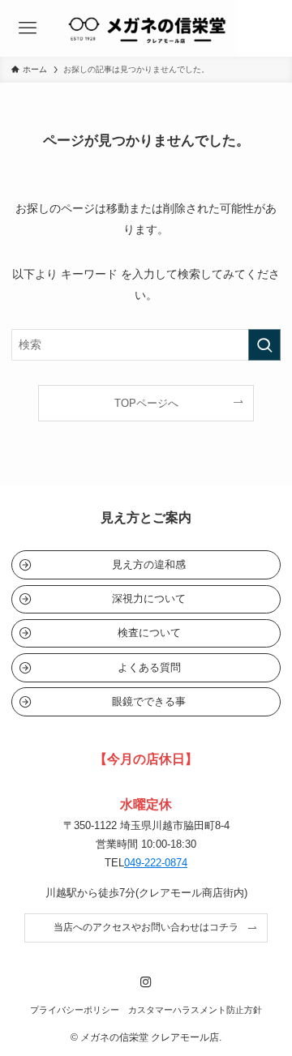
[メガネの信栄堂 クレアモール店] (145, 28)
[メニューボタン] (27, 28)
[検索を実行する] (264, 345)
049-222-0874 (155, 863)
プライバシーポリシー (74, 1010)
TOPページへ (146, 403)
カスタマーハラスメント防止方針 (195, 1010)
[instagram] (146, 982)
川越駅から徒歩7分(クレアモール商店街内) (146, 893)
